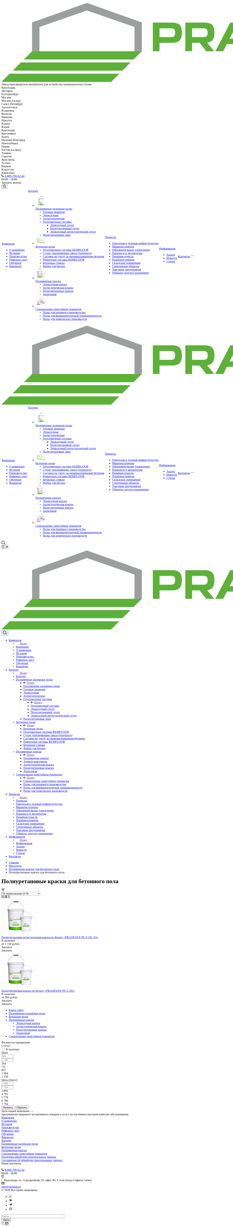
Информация (167, 248)
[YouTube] (10, 1209)
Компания (8, 243)
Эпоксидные (51, 215)
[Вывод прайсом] (9, 896)
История (14, 253)
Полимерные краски (48, 281)
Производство (18, 256)
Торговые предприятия (126, 269)
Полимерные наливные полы (53, 208)
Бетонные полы (45, 246)
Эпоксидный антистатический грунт (73, 231)
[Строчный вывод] (6, 896)
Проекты (110, 237)
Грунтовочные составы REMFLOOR (65, 249)
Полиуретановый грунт (65, 228)
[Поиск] (4, 186)
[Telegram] (10, 1205)
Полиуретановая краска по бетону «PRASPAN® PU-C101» (38, 990)
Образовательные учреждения (131, 249)
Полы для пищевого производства (64, 312)
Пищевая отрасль (123, 256)
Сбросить (22, 1107)
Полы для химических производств (65, 319)
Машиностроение (123, 246)
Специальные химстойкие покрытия (58, 309)
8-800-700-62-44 (14, 176)
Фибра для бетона (54, 266)
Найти (6, 1220)
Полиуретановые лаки (57, 234)
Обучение (15, 263)
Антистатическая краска (58, 287)
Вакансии (15, 266)
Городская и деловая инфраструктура (135, 243)
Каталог (33, 190)
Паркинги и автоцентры (127, 253)
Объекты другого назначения (130, 272)
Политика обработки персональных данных (28, 1156)
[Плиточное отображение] (3, 896)
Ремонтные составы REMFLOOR (63, 259)
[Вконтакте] (10, 1200)
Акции (170, 254)
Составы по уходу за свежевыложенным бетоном (73, 256)
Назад (23, 643)
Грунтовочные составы (57, 221)
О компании (17, 249)
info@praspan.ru (11, 1186)
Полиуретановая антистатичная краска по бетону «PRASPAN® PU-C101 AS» (49, 937)
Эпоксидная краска (55, 284)
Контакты (184, 256)
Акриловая (49, 294)
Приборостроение (123, 259)
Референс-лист (18, 259)
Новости (171, 258)
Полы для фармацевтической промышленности (72, 315)
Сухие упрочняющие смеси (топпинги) (67, 253)
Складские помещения (126, 263)
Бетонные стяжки (54, 263)
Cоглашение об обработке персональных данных (31, 1160)
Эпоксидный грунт (62, 225)
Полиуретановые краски (58, 291)
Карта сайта (16, 1010)
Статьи (170, 261)
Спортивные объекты (125, 266)
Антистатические (54, 218)
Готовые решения (54, 212)
